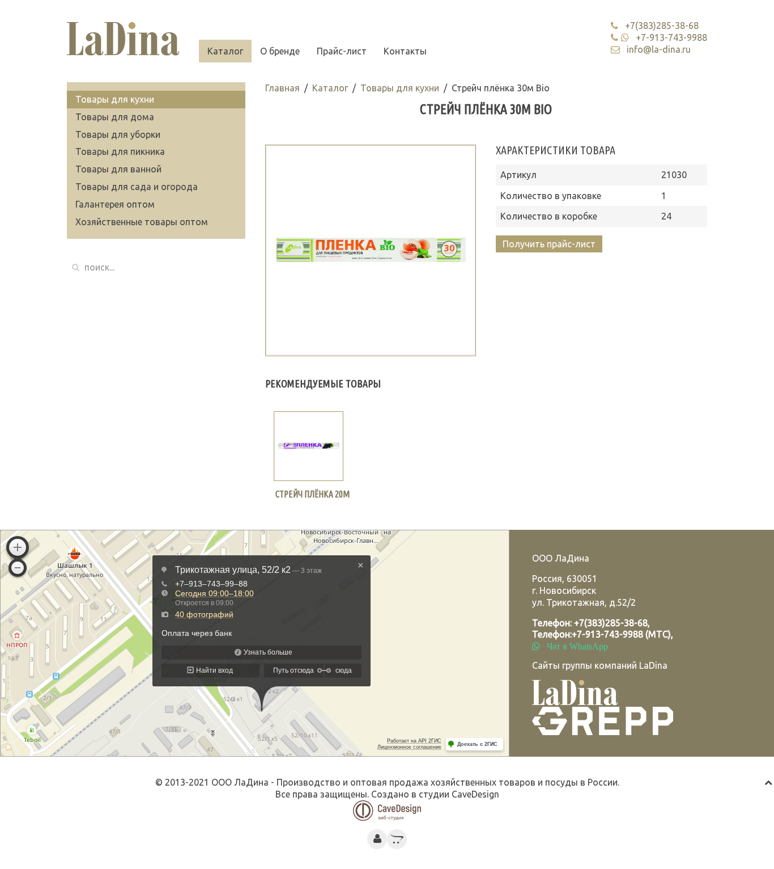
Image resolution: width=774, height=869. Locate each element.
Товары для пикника (120, 151)
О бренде (280, 51)
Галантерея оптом (115, 204)
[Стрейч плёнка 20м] (309, 446)
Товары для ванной (118, 169)
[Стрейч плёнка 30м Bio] (371, 250)
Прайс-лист (342, 51)
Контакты (405, 51)
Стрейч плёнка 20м (312, 494)
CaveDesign (475, 794)
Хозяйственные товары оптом (141, 222)
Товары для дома (114, 117)
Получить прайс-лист (549, 244)
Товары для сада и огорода (136, 187)
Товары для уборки (117, 134)
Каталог (225, 51)
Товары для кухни (399, 88)
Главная (282, 88)
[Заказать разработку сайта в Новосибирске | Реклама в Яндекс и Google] (387, 809)
